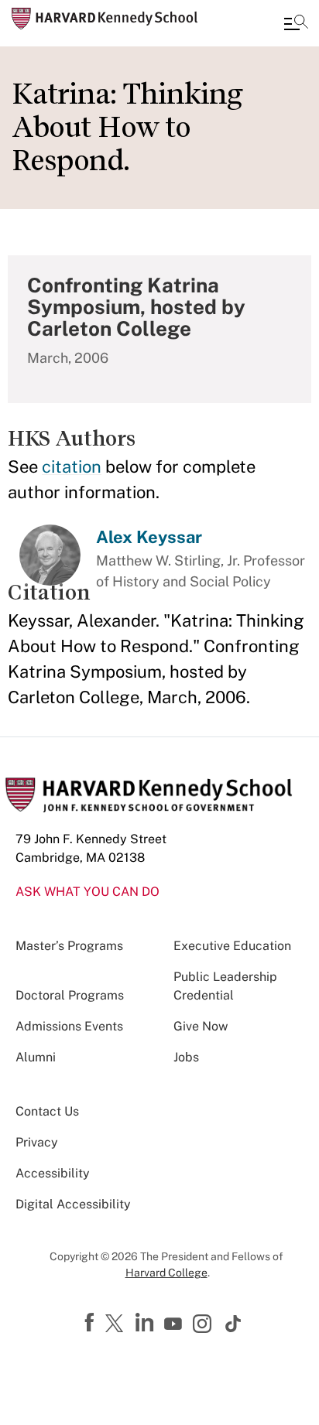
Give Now (200, 1026)
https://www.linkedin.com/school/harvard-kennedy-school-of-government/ (146, 1323)
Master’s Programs (69, 945)
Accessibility (52, 1173)
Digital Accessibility (73, 1204)
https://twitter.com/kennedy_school (117, 1324)
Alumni (35, 1057)
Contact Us (47, 1111)
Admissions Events (69, 1026)
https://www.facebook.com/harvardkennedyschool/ (91, 1323)
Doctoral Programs (69, 995)
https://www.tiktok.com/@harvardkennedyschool (233, 1323)
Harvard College (166, 1272)
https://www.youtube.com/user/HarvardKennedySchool (175, 1324)
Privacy (36, 1142)
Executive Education (232, 945)
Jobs (186, 1057)
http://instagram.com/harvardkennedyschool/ (204, 1325)
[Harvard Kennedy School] (104, 18)
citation (71, 466)
